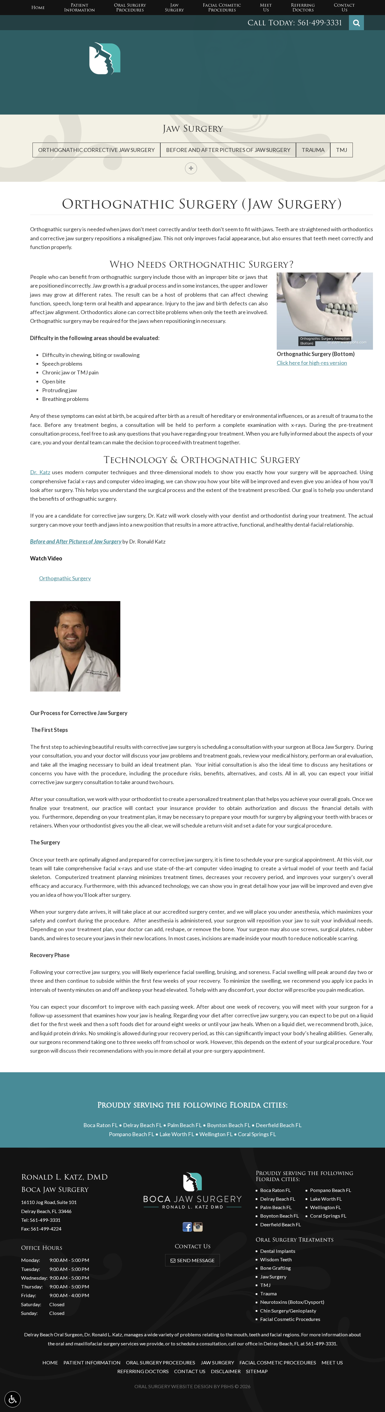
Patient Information (92, 1362)
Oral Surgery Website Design (173, 1386)
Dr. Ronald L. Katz (103, 1334)
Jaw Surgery (192, 128)
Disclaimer (226, 1371)
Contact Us (189, 1371)
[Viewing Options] (13, 1399)
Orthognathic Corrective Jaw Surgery (96, 150)
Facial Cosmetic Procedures (290, 1319)
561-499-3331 (319, 22)
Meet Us (332, 1362)
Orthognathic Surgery (65, 578)
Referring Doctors (143, 1371)
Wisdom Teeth (276, 1259)
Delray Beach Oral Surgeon (53, 1334)
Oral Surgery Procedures (160, 1362)
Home (38, 7)
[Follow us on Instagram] (198, 1226)
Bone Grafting (275, 1268)
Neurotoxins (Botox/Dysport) (292, 1302)
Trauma (313, 150)
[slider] (324, 345)
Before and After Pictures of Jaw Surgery (228, 150)
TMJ (341, 150)
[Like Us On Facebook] (187, 1226)
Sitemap (257, 1371)
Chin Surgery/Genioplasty (288, 1310)
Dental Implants (277, 1251)
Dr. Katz (40, 472)
